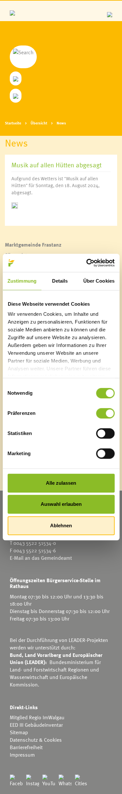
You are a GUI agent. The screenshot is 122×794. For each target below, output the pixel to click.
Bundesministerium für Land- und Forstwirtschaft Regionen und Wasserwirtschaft (55, 669)
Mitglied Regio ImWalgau (37, 717)
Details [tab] (60, 281)
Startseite (13, 123)
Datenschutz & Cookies (36, 740)
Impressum (22, 755)
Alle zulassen (61, 483)
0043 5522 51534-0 (34, 543)
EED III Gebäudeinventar (36, 725)
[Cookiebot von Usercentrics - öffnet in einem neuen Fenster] (87, 263)
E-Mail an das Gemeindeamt (41, 558)
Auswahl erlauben (61, 504)
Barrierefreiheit (26, 747)
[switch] (105, 413)
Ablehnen (61, 525)
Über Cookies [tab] (99, 281)
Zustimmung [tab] (21, 281)
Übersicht (39, 123)
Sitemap (19, 732)
